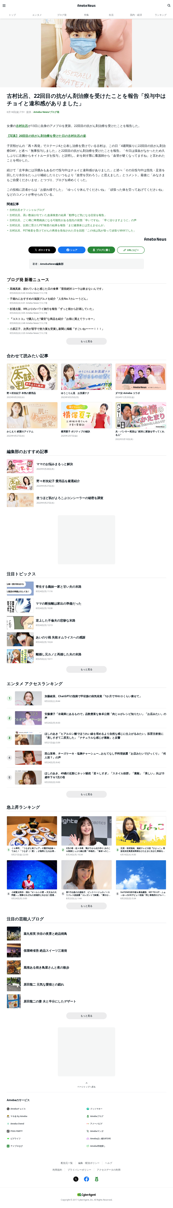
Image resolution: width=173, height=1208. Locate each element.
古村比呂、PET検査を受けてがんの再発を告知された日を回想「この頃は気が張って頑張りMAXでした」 (72, 230)
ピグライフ (15, 1138)
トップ (12, 14)
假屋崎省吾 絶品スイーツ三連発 (45, 950)
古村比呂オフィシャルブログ (27, 210)
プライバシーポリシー (79, 1169)
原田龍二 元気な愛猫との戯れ (44, 984)
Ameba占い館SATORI (100, 1138)
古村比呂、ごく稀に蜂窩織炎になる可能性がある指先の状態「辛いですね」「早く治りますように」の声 (73, 220)
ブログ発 (62, 14)
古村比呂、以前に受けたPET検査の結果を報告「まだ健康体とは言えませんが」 (57, 225)
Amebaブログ (96, 1116)
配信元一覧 (67, 1163)
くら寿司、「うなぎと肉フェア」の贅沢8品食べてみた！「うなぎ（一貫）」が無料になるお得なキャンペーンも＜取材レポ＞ (33, 851)
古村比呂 (22, 126)
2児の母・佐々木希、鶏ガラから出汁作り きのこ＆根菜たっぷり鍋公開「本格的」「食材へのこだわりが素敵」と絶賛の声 (88, 851)
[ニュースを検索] (169, 6)
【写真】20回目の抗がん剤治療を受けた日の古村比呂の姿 (46, 136)
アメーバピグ (96, 1123)
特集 (86, 14)
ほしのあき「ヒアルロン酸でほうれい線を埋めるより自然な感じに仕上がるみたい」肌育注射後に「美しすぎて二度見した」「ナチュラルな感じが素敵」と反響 (104, 735)
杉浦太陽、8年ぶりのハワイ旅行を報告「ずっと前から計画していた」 (52, 309)
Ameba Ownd (17, 1123)
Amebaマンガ (96, 1131)
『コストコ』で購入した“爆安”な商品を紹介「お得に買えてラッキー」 (53, 319)
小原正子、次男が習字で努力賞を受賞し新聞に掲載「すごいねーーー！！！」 (57, 329)
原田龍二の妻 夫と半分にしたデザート (50, 1001)
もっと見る (86, 341)
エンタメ (37, 14)
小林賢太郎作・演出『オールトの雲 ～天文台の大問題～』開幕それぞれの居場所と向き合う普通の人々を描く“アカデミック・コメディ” (34, 895)
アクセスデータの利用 (108, 1169)
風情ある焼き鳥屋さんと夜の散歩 (46, 967)
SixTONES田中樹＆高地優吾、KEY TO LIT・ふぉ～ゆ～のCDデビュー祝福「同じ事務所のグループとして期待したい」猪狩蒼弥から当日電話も (143, 895)
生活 (111, 14)
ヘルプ (108, 1163)
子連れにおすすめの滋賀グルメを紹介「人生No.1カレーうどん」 (49, 299)
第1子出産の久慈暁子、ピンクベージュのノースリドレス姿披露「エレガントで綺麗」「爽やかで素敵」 (88, 895)
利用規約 (57, 1169)
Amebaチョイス (18, 1108)
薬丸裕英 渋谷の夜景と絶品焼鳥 (45, 934)
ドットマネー (96, 1108)
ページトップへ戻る (86, 1086)
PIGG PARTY (16, 1131)
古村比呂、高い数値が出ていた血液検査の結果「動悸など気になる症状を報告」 (58, 215)
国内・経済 (136, 14)
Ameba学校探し (97, 1146)
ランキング (161, 14)
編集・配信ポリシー (89, 1163)
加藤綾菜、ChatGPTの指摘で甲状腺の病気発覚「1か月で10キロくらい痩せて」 (93, 696)
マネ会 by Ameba (18, 1116)
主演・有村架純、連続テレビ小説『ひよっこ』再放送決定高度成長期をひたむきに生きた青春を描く (142, 851)
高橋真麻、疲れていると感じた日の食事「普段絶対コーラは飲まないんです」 (57, 289)
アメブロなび (16, 1146)
